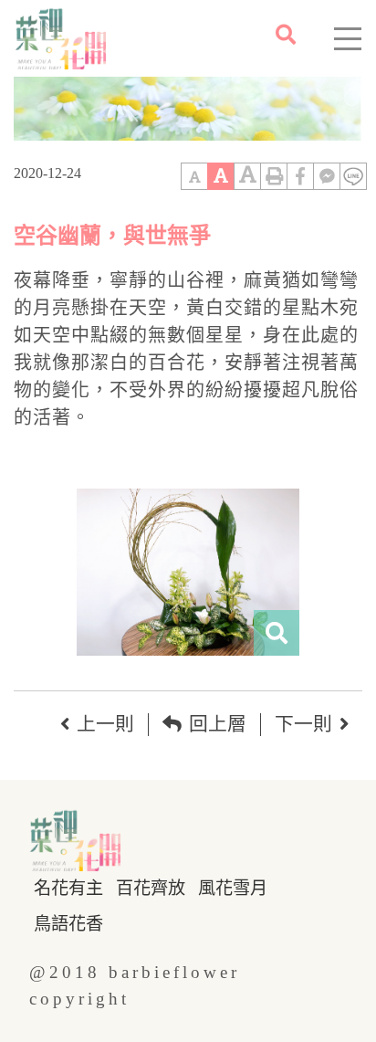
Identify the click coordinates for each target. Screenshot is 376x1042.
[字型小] (194, 176)
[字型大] (247, 176)
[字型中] (221, 176)
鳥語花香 (68, 923)
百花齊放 (150, 888)
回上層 (217, 723)
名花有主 (68, 888)
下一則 (303, 723)
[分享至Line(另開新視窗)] (353, 176)
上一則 (105, 723)
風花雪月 (232, 888)
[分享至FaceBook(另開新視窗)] (300, 176)
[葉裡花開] (53, 38)
